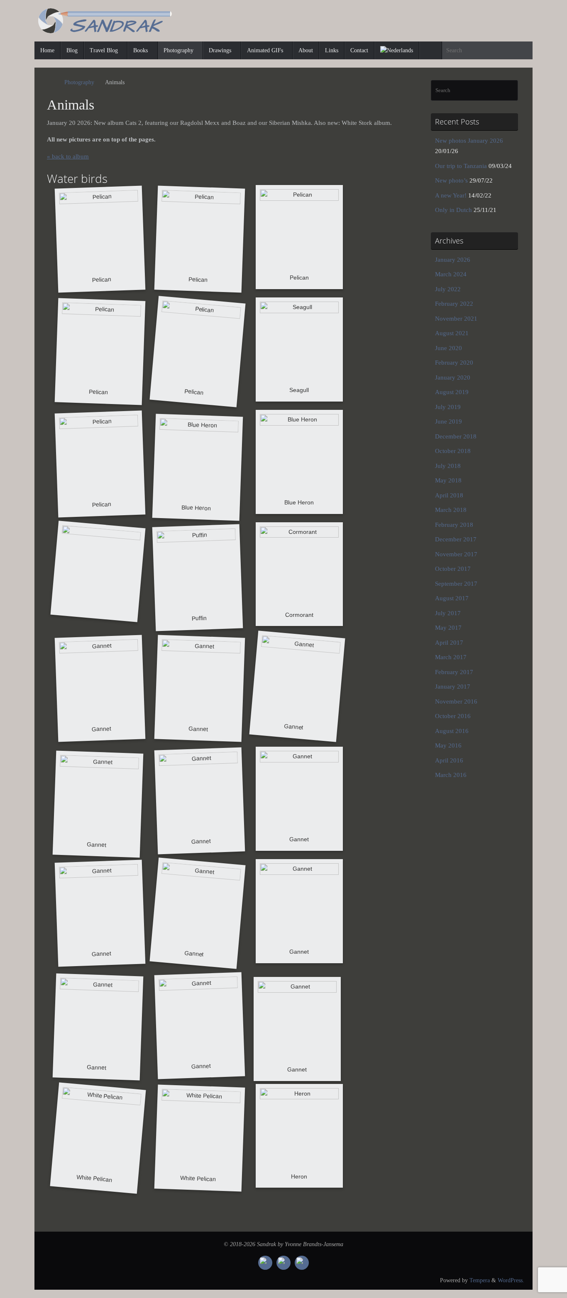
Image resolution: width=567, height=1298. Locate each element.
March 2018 (451, 510)
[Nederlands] (396, 50)
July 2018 (448, 466)
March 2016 (451, 775)
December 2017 (456, 539)
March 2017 (451, 657)
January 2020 (452, 377)
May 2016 (448, 745)
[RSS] (302, 1263)
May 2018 (448, 480)
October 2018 (453, 451)
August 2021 (452, 333)
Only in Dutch (453, 210)
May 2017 (448, 627)
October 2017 (453, 568)
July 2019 (448, 407)
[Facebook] (265, 1263)
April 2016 (449, 760)
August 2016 (452, 731)
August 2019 (452, 392)
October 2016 (453, 716)
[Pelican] (99, 239)
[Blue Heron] (197, 467)
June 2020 (448, 348)
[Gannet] (99, 688)
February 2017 (454, 672)
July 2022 (448, 289)
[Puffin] (197, 577)
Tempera (479, 1280)
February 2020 (454, 362)
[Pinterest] (283, 1263)
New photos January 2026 (469, 140)
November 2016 (456, 701)
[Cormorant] (299, 574)
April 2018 (449, 495)
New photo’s (451, 180)
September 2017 (456, 583)
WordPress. (511, 1280)
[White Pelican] (98, 1137)
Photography (79, 82)
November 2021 (456, 318)
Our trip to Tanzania (461, 166)
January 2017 (452, 686)
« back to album (68, 156)
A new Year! (451, 195)
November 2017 (456, 554)
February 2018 (454, 524)
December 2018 (456, 436)
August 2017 (452, 598)
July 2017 (448, 613)
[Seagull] (299, 349)
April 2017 (449, 642)
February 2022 (454, 303)
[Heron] (299, 1136)
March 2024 (451, 274)
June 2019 (448, 421)
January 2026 (452, 259)
